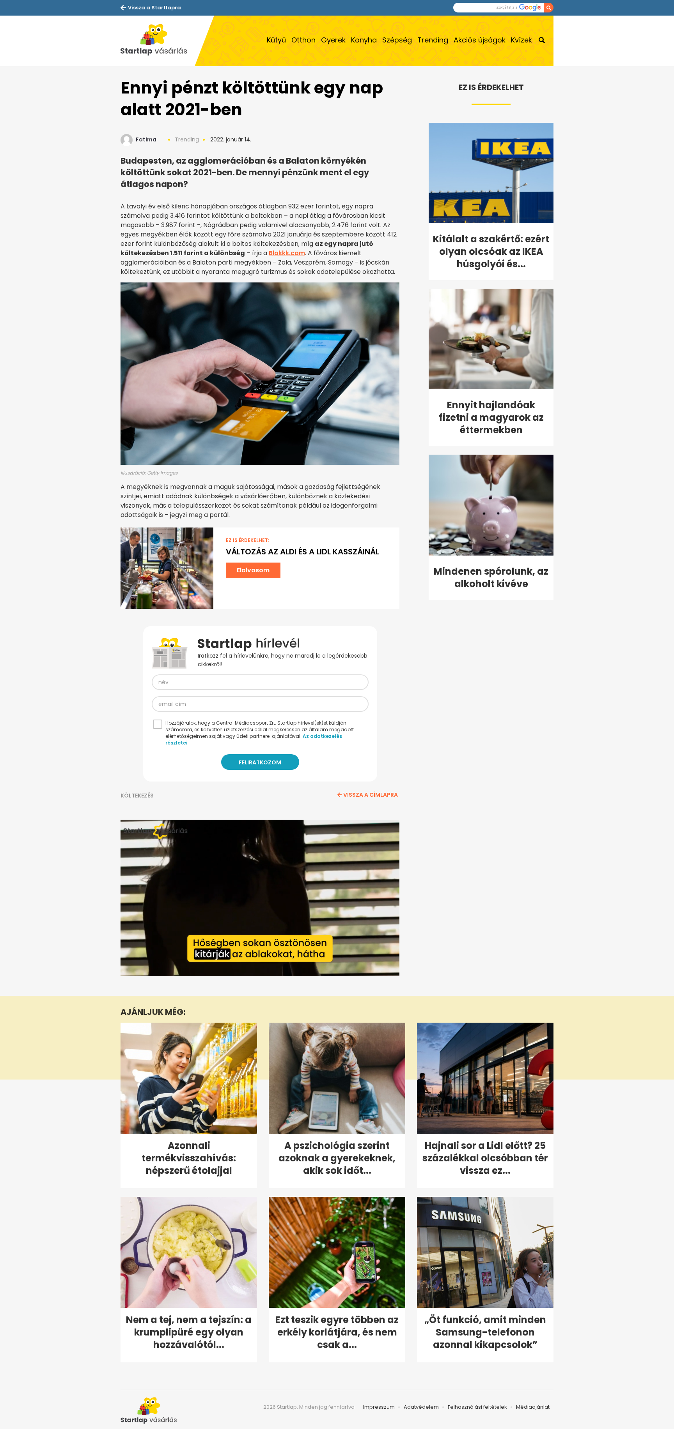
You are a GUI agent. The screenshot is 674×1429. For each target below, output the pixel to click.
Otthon (303, 40)
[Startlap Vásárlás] (158, 41)
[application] (260, 898)
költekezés (137, 795)
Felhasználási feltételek (477, 1407)
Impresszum (379, 1407)
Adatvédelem (421, 1407)
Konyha (364, 40)
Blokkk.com (287, 253)
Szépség (397, 40)
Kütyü (276, 40)
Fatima (146, 139)
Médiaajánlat (533, 1407)
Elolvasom (253, 570)
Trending (432, 40)
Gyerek (333, 40)
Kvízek (521, 40)
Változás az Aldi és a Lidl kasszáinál (302, 552)
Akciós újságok (480, 40)
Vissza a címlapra (370, 795)
